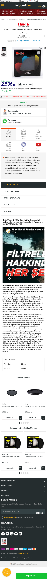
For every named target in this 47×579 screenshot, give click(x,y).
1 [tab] (19, 423)
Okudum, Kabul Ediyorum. (18, 517)
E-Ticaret (17, 564)
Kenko (4, 404)
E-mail (29, 113)
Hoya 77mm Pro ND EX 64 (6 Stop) (35, 406)
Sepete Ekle (31, 576)
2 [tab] (21, 423)
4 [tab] (26, 423)
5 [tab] (28, 423)
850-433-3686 (22, 113)
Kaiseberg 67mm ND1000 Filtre (11, 456)
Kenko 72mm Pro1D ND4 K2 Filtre (12, 406)
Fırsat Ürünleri (7, 572)
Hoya (26, 404)
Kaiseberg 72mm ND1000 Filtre (34, 456)
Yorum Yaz (36, 41)
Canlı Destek (12, 113)
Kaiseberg (5, 454)
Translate (37, 1)
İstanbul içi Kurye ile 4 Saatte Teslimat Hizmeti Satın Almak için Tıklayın (25, 97)
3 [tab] (23, 423)
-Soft (12, 564)
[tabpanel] (12, 401)
